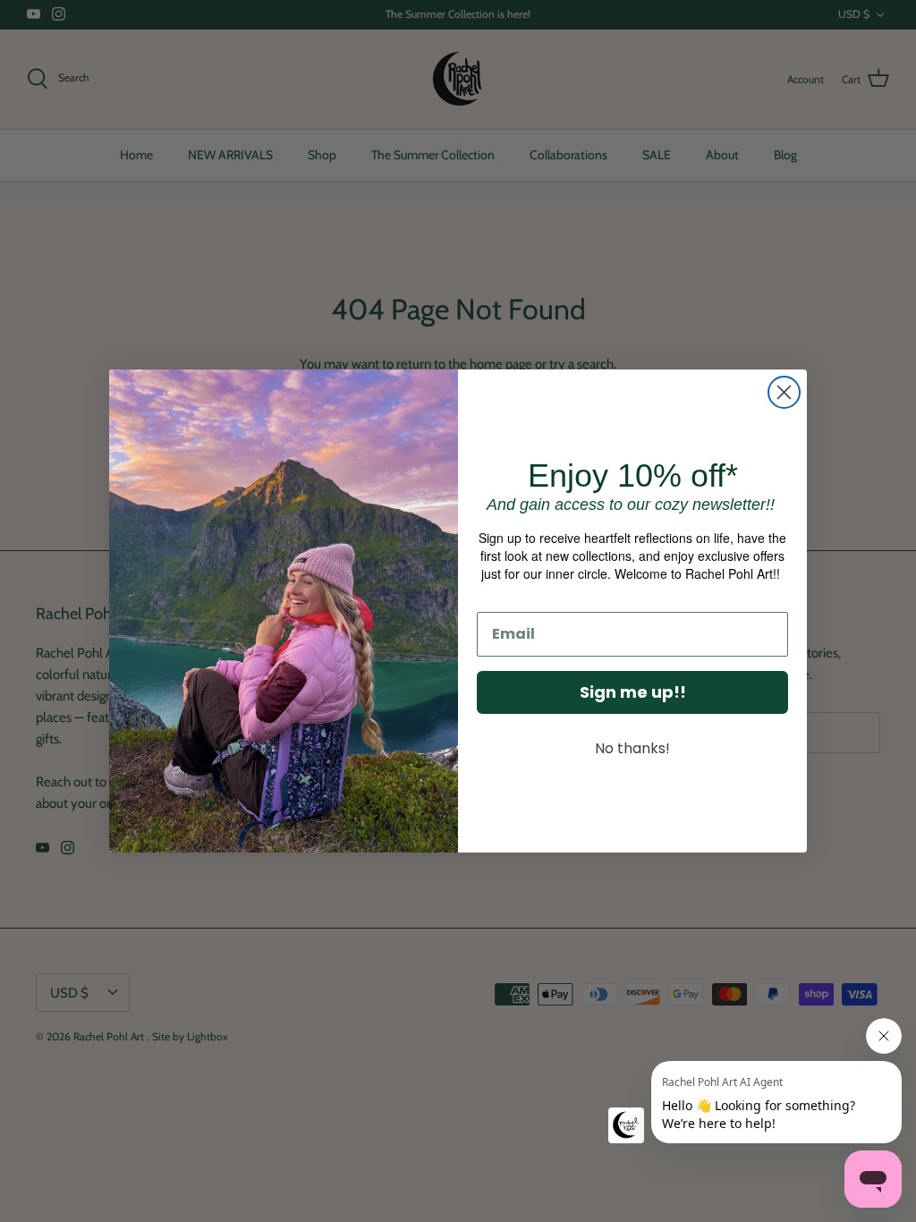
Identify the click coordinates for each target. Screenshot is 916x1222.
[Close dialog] (784, 392)
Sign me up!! (633, 692)
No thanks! (632, 748)
